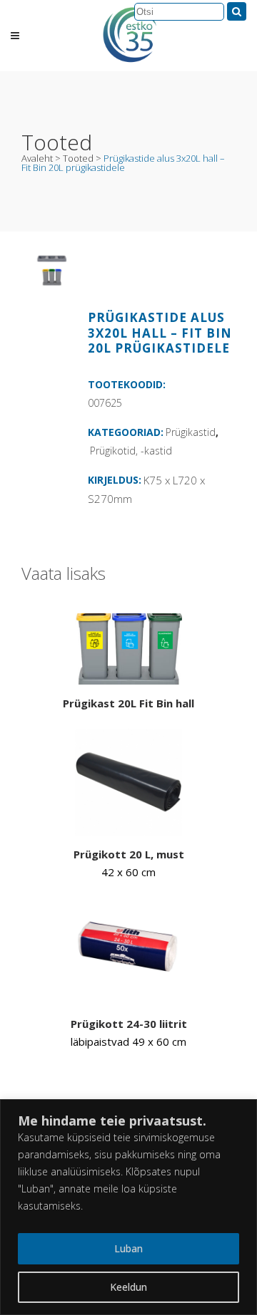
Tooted (78, 158)
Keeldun (128, 1287)
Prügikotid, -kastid (131, 450)
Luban (128, 1248)
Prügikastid (191, 432)
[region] (128, 1207)
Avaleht (37, 158)
